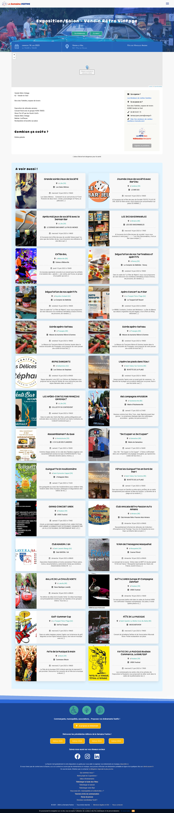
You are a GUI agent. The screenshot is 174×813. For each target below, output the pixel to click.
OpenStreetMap (158, 86)
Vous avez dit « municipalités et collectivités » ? (87, 791)
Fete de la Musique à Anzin (61, 651)
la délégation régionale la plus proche (101, 769)
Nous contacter (117, 805)
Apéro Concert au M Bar (134, 291)
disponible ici (124, 764)
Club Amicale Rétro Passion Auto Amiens (134, 508)
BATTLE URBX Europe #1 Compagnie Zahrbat (134, 580)
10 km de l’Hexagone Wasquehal (133, 544)
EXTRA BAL (61, 254)
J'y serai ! (96, 33)
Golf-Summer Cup (61, 616)
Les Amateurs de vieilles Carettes (139, 98)
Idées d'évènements (87, 779)
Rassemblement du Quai (61, 434)
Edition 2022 (116, 741)
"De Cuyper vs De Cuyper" (134, 434)
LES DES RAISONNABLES (134, 216)
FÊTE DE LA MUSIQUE (134, 616)
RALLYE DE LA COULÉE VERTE (61, 579)
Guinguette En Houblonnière (61, 469)
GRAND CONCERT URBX (61, 506)
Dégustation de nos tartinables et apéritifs (134, 255)
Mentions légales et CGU (101, 805)
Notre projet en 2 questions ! (87, 776)
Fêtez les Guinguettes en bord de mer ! (133, 470)
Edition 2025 (58, 741)
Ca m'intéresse (79, 33)
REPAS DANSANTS (61, 361)
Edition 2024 (77, 741)
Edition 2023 (97, 741)
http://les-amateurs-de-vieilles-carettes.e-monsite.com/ (140, 120)
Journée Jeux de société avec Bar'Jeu (134, 180)
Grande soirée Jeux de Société (61, 179)
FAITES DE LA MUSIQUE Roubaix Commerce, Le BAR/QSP (134, 653)
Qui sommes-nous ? (87, 773)
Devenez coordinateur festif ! (87, 800)
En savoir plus (125, 811)
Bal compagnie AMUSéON (133, 396)
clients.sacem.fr (148, 766)
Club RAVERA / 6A (61, 544)
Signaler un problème (141, 146)
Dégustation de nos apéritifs (61, 291)
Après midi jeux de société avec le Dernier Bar (61, 218)
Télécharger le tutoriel (87, 785)
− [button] (14, 57)
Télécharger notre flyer (87, 788)
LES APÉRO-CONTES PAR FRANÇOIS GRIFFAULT (61, 398)
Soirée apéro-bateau (61, 326)
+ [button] (14, 54)
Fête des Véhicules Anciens (137, 45)
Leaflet (150, 86)
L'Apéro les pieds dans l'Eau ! (134, 361)
